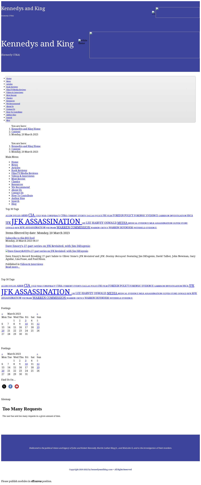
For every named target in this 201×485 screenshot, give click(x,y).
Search (9, 118)
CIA (32, 215)
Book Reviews (12, 87)
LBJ (84, 223)
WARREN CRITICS (100, 227)
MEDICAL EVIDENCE (138, 223)
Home (8, 79)
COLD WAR (41, 215)
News (8, 81)
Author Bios (11, 115)
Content (15, 131)
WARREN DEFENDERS (121, 227)
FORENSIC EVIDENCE (146, 215)
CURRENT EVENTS (77, 215)
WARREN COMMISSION (74, 227)
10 (26, 324)
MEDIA (122, 223)
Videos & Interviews (14, 93)
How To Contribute (14, 112)
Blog (8, 120)
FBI (105, 215)
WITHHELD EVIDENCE (145, 227)
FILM (110, 215)
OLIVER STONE (180, 223)
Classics (9, 98)
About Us (10, 106)
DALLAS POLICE (95, 215)
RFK (17, 227)
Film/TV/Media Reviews (16, 90)
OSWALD (10, 227)
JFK (8, 223)
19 (38, 327)
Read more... (13, 267)
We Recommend (13, 104)
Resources (10, 101)
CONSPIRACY (53, 215)
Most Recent (11, 95)
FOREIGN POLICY (123, 215)
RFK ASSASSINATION (33, 227)
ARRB (24, 215)
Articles (9, 84)
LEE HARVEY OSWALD (101, 223)
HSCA (190, 215)
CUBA (63, 215)
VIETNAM (51, 227)
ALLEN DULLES (13, 215)
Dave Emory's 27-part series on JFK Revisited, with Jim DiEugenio (48, 245)
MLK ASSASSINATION (161, 223)
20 (3, 330)
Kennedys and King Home (25, 128)
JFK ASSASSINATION (46, 221)
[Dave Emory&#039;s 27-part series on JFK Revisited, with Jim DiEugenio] (47, 251)
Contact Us (10, 109)
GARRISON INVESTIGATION (173, 215)
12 (38, 324)
